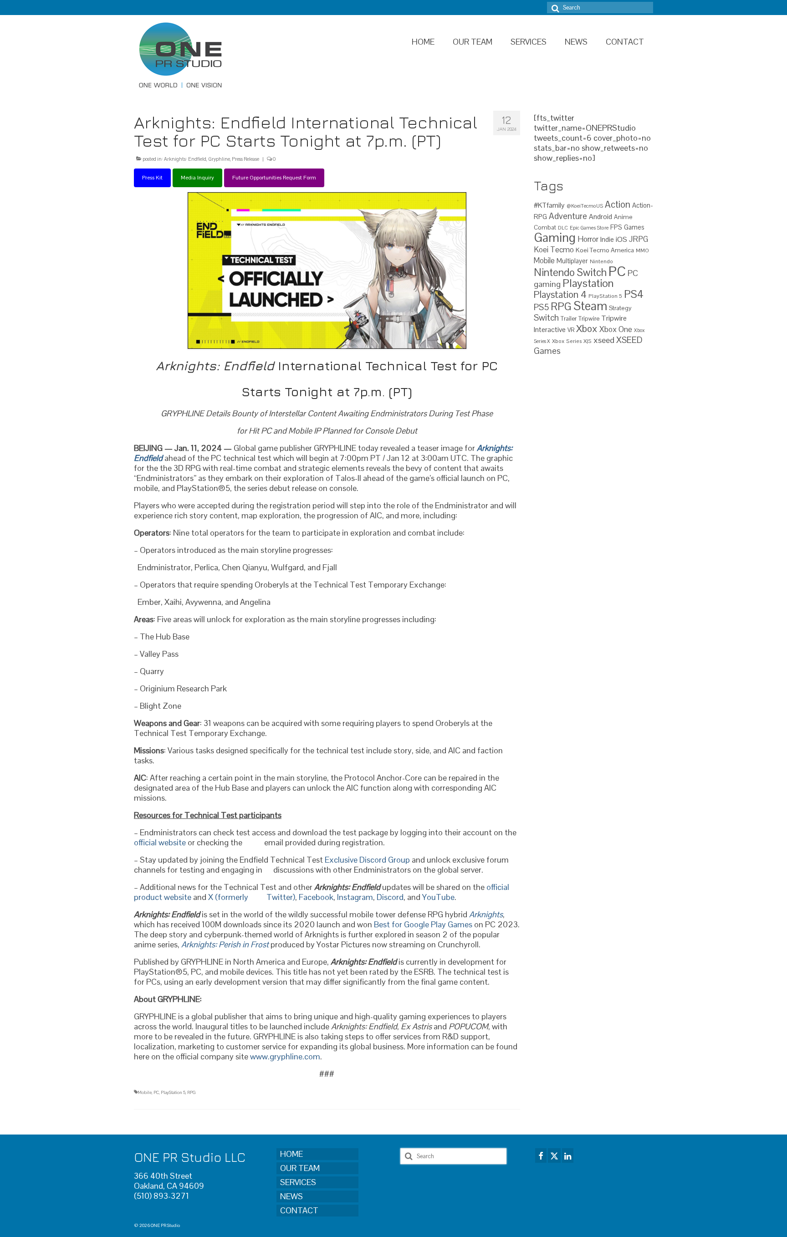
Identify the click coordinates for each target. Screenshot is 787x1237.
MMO (642, 250)
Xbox (587, 328)
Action (617, 204)
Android (600, 216)
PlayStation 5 (173, 1092)
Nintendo (601, 261)
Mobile (145, 1092)
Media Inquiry (197, 177)
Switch (546, 317)
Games (634, 227)
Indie (607, 239)
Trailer (569, 318)
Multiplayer (572, 261)
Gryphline (219, 159)
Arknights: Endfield (185, 159)
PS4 (634, 294)
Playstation (587, 283)
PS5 (541, 307)
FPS (616, 227)
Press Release (245, 159)
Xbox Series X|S (572, 340)
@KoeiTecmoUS (585, 206)
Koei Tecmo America (605, 250)
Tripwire (588, 318)
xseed (603, 340)
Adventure (568, 215)
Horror (587, 239)
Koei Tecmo (554, 250)
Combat (545, 227)
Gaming (555, 237)
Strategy (620, 308)
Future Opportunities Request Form (274, 177)
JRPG (638, 239)
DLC (563, 228)
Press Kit (152, 177)
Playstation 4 (560, 294)
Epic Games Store (589, 228)
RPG (191, 1092)
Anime (623, 217)
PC (156, 1092)
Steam (590, 306)
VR (570, 330)
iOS (621, 239)
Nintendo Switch (570, 272)
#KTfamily (549, 205)
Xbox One (615, 329)
